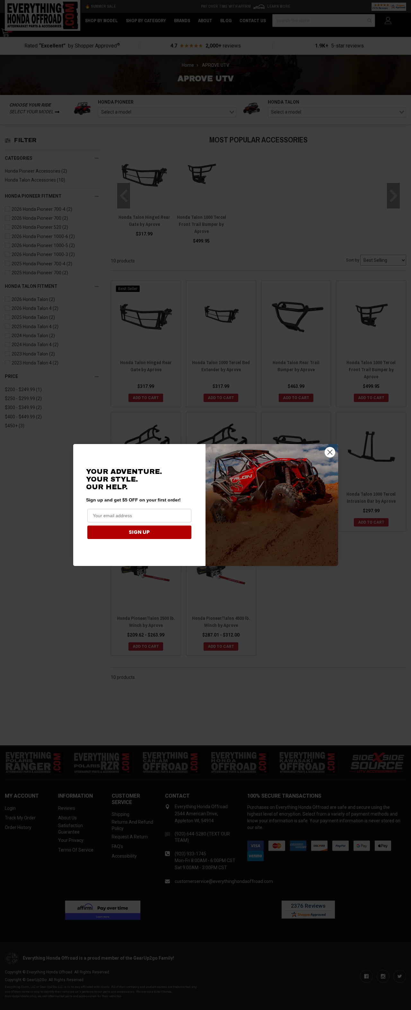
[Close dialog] (330, 452)
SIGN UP (139, 532)
